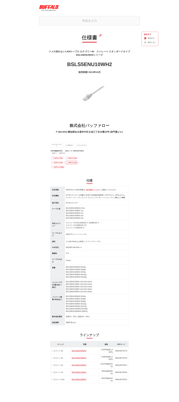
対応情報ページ (91, 189)
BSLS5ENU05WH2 (79, 379)
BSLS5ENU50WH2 (79, 350)
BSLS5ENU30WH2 (79, 358)
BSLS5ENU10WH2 (79, 372)
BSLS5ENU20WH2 (79, 365)
